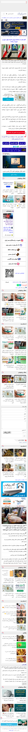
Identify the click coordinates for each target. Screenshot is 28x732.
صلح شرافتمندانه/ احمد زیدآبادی (17, 555)
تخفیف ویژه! (9, 724)
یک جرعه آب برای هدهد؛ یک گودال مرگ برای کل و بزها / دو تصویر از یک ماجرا (8, 222)
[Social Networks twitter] (16, 146)
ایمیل (25, 414)
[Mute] (6, 167)
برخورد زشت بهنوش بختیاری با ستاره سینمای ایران (13, 545)
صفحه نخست (25, 36)
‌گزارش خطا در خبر (24, 285)
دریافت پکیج (14, 175)
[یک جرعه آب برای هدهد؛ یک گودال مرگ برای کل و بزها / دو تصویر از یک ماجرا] (8, 216)
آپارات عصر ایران (13, 264)
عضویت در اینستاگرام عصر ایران (12, 240)
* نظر (25, 419)
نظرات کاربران (14, 143)
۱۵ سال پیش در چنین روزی (12, 245)
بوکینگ (20, 442)
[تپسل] (3, 154)
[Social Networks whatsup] (18, 146)
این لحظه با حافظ (12, 250)
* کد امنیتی (24, 430)
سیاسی (20, 36)
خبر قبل (7, 143)
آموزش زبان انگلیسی (13, 259)
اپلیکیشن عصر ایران (19, 273)
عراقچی (19, 287)
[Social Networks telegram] (14, 146)
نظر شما (24, 407)
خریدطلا (8, 99)
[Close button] (27, 718)
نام (25, 409)
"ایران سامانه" (11, 730)
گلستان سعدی (11, 254)
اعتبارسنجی (24, 442)
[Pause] (4, 167)
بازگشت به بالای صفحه (20, 480)
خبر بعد (21, 143)
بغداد (16, 287)
